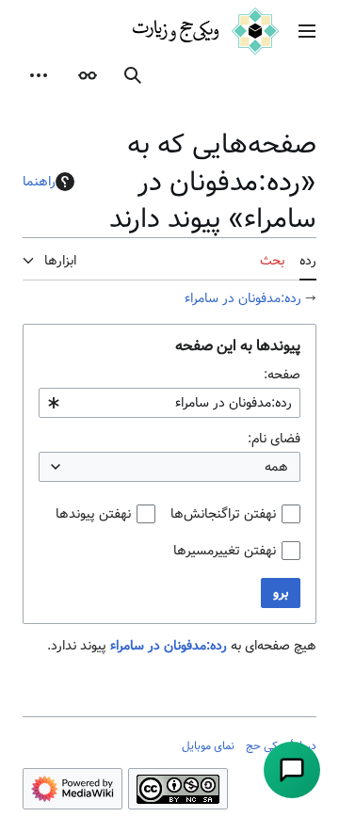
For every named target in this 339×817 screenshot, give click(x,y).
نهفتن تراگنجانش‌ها (223, 514)
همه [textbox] (276, 466)
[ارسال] (292, 770)
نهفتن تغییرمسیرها (224, 550)
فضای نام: (274, 438)
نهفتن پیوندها (93, 514)
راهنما (39, 181)
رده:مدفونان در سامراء (243, 298)
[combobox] (169, 403)
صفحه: (282, 374)
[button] (307, 31)
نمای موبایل (208, 745)
